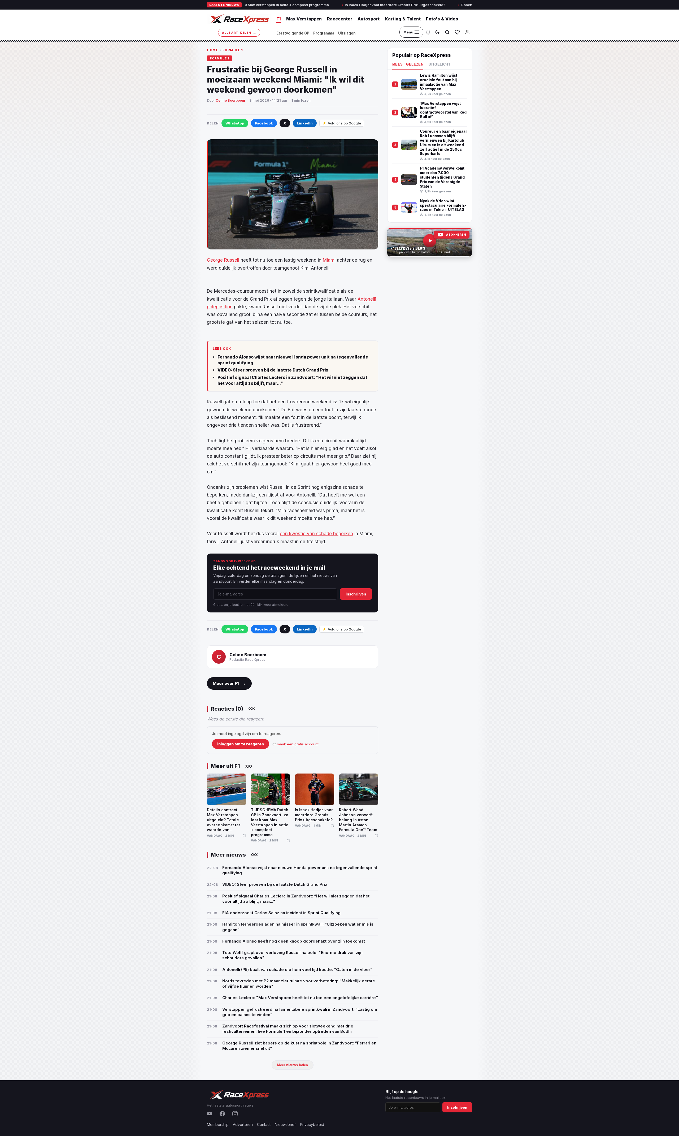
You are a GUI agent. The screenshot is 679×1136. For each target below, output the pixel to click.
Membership (218, 1124)
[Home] (239, 19)
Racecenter (339, 18)
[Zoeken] (447, 32)
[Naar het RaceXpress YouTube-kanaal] (429, 242)
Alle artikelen (239, 32)
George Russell (223, 260)
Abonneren (456, 234)
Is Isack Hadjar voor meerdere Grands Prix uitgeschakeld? (354, 5)
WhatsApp (234, 123)
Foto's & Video (442, 18)
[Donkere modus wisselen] (437, 32)
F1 (278, 18)
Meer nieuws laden (292, 1065)
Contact (264, 1124)
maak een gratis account (298, 744)
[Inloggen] (467, 32)
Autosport (369, 18)
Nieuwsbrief (285, 1124)
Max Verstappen (304, 18)
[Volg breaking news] (428, 32)
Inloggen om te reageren (240, 744)
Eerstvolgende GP (292, 33)
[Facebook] (222, 1113)
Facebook (264, 123)
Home (212, 50)
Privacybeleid (312, 1124)
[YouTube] (209, 1113)
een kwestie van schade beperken (316, 533)
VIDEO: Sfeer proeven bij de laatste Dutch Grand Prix (272, 370)
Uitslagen (347, 33)
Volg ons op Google (344, 123)
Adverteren (243, 1124)
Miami (329, 260)
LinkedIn (305, 123)
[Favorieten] (457, 32)
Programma (323, 33)
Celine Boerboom (230, 100)
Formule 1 (233, 50)
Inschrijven (356, 594)
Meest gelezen (407, 64)
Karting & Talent (403, 18)
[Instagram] (235, 1113)
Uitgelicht (439, 64)
